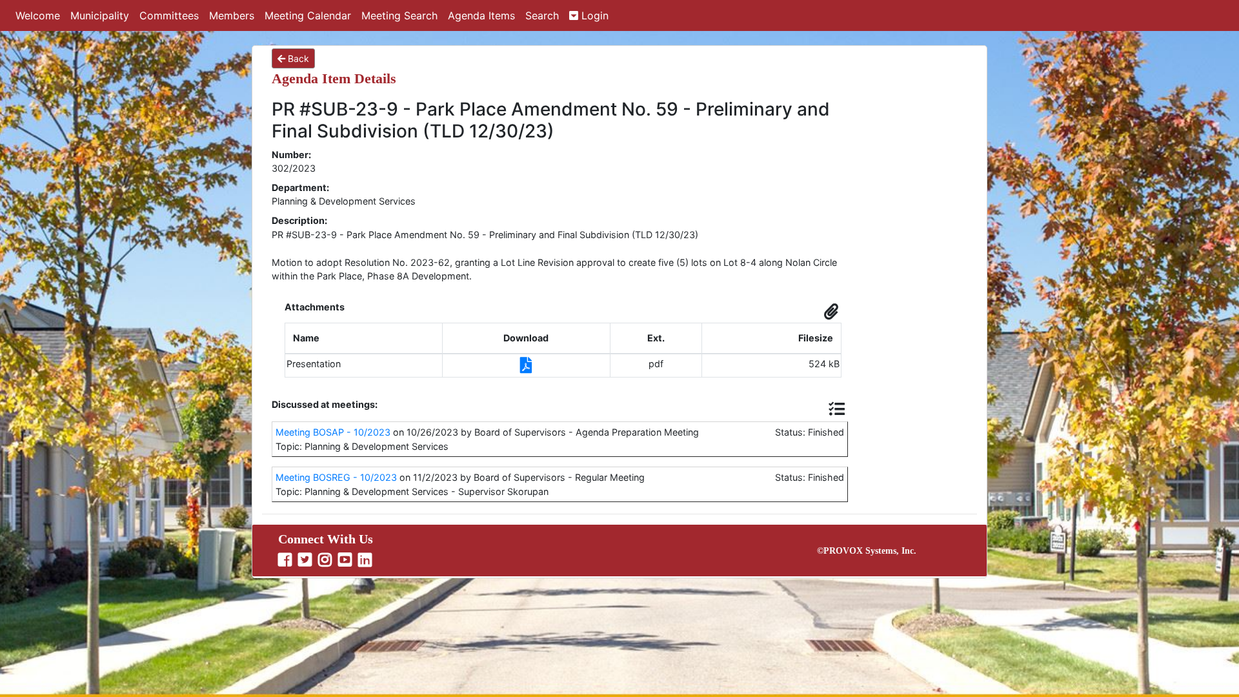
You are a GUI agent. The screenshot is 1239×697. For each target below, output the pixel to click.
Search (542, 15)
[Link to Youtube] (346, 560)
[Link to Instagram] (326, 560)
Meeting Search (399, 15)
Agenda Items (481, 15)
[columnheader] (364, 338)
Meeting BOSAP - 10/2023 (333, 432)
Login (593, 15)
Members (231, 15)
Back (297, 58)
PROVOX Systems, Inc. (869, 551)
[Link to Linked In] (366, 560)
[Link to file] (526, 367)
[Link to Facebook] (286, 560)
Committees (169, 15)
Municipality (99, 15)
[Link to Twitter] (306, 560)
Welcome (37, 15)
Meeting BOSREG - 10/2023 (336, 477)
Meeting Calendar (308, 15)
